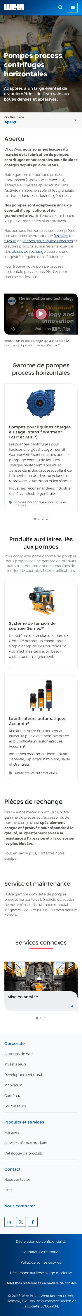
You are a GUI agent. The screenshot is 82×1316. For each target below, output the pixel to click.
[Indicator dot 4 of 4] (47, 519)
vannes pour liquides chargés (48, 241)
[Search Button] (60, 7)
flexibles (61, 235)
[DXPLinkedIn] (9, 1222)
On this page (14, 117)
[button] (60, 7)
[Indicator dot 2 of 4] (39, 519)
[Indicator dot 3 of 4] (43, 519)
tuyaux (10, 241)
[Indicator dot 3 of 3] (45, 1018)
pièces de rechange (29, 251)
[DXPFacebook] (33, 1222)
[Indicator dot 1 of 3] (37, 1018)
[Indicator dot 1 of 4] (35, 519)
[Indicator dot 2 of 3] (41, 1018)
